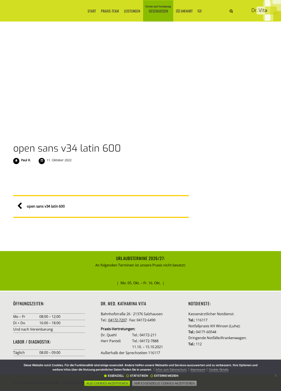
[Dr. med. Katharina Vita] (266, 10)
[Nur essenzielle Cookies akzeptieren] (275, 375)
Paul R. (26, 160)
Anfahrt (186, 11)
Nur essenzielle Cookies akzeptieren (164, 383)
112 (199, 344)
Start (92, 11)
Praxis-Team (110, 11)
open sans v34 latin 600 (67, 148)
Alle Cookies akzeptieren (107, 383)
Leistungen (132, 11)
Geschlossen (158, 9)
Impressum (198, 369)
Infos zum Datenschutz (171, 369)
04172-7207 (117, 320)
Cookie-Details (218, 369)
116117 (201, 320)
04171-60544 (206, 331)
